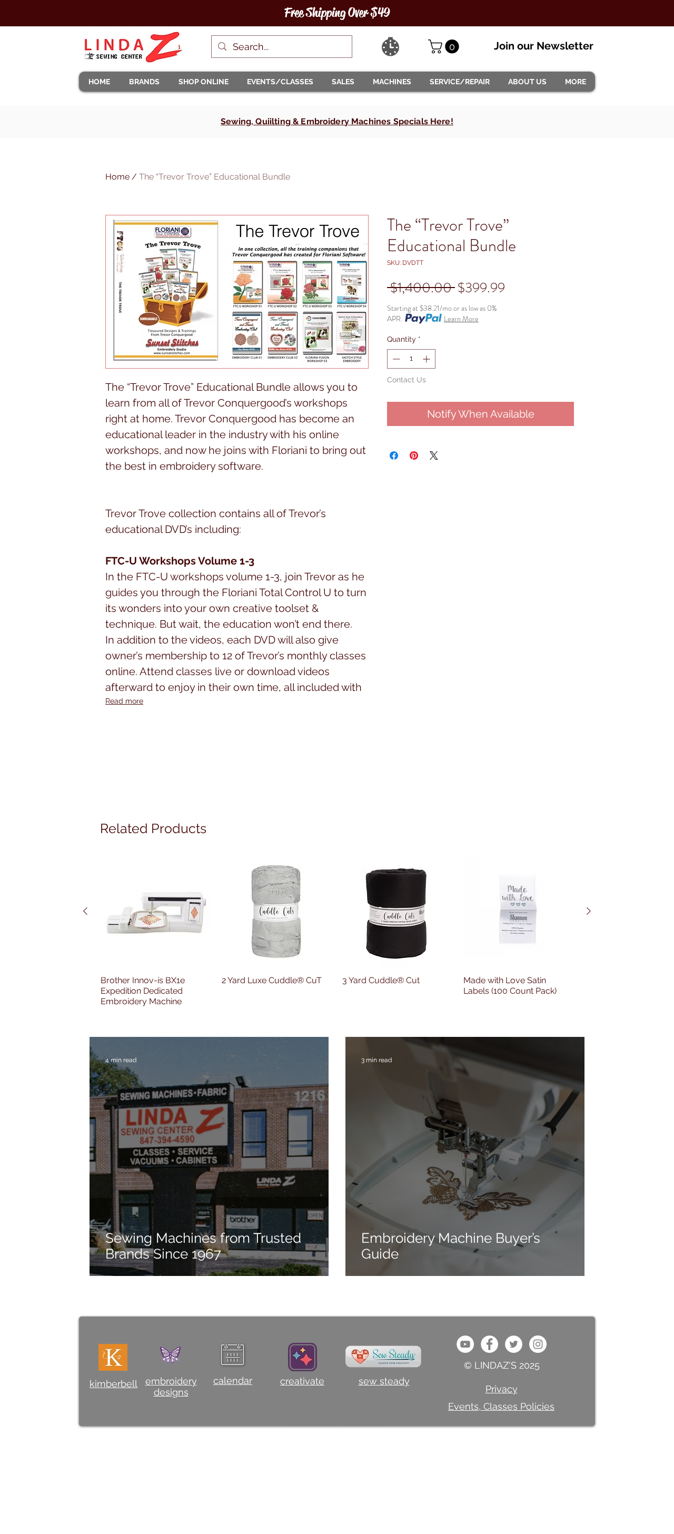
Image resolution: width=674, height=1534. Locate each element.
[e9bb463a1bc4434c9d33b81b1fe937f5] (465, 1344)
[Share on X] (434, 455)
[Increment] (427, 359)
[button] (143, 82)
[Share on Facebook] (394, 455)
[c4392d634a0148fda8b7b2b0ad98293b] (513, 1344)
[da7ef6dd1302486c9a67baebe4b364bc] (538, 1344)
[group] (337, 937)
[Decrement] (395, 359)
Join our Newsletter (543, 45)
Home (117, 177)
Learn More (461, 318)
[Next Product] (588, 911)
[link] (445, 46)
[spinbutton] (411, 359)
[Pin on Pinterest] (414, 455)
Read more (124, 701)
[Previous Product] (85, 911)
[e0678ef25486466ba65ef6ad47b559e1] (489, 1344)
